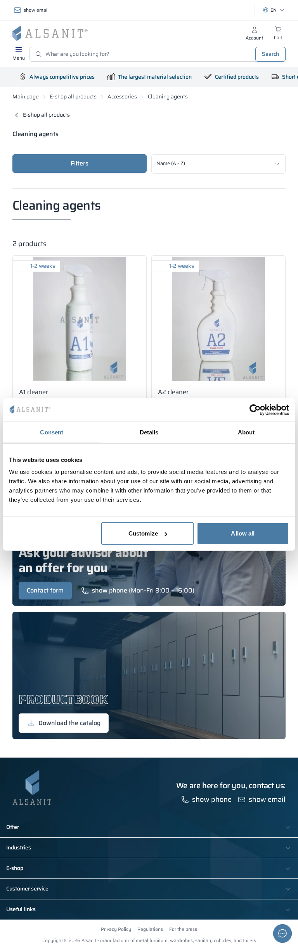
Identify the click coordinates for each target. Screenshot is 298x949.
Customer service (27, 889)
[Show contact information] (282, 933)
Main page (25, 96)
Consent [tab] (51, 432)
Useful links (21, 909)
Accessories (122, 96)
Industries (18, 848)
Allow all (243, 533)
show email (36, 10)
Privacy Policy (116, 929)
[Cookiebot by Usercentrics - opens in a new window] (255, 409)
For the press (183, 929)
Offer (12, 827)
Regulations (150, 929)
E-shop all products (73, 96)
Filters (79, 163)
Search (270, 54)
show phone (109, 590)
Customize (143, 533)
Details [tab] (149, 432)
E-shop (14, 868)
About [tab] (246, 432)
